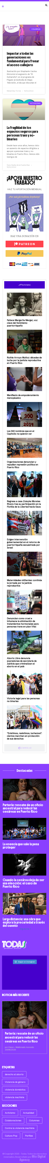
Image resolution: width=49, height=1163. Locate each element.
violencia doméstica (15, 1089)
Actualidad (28, 1112)
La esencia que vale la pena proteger (21, 845)
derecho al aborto (14, 1074)
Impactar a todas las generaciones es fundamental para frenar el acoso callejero (23, 59)
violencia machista (14, 1097)
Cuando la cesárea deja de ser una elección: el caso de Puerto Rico (23, 883)
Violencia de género (15, 1082)
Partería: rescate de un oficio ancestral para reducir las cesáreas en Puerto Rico (23, 808)
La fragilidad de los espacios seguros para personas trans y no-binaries (22, 133)
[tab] (24, 285)
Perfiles (29, 1135)
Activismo (10, 1112)
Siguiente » (25, 929)
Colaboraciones (13, 1120)
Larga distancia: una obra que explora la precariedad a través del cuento (24, 922)
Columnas (34, 1120)
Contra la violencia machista (19, 1128)
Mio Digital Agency (32, 1158)
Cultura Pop (11, 1135)
